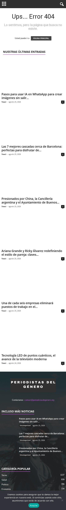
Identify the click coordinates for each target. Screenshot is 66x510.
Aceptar (34, 505)
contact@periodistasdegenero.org (39, 400)
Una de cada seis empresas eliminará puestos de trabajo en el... (27, 305)
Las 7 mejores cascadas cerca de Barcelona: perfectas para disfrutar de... (32, 148)
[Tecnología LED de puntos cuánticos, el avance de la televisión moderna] (33, 335)
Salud (4, 480)
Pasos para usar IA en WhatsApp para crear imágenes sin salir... (32, 96)
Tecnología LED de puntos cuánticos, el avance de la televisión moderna (28, 357)
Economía (6, 489)
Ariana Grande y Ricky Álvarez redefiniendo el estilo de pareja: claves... (32, 253)
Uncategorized (25, 425)
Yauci (4, 102)
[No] (62, 500)
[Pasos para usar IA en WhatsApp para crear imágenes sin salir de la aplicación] (33, 74)
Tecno (4, 475)
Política (5, 484)
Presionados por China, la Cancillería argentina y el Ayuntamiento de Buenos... (30, 200)
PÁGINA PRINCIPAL (41, 38)
